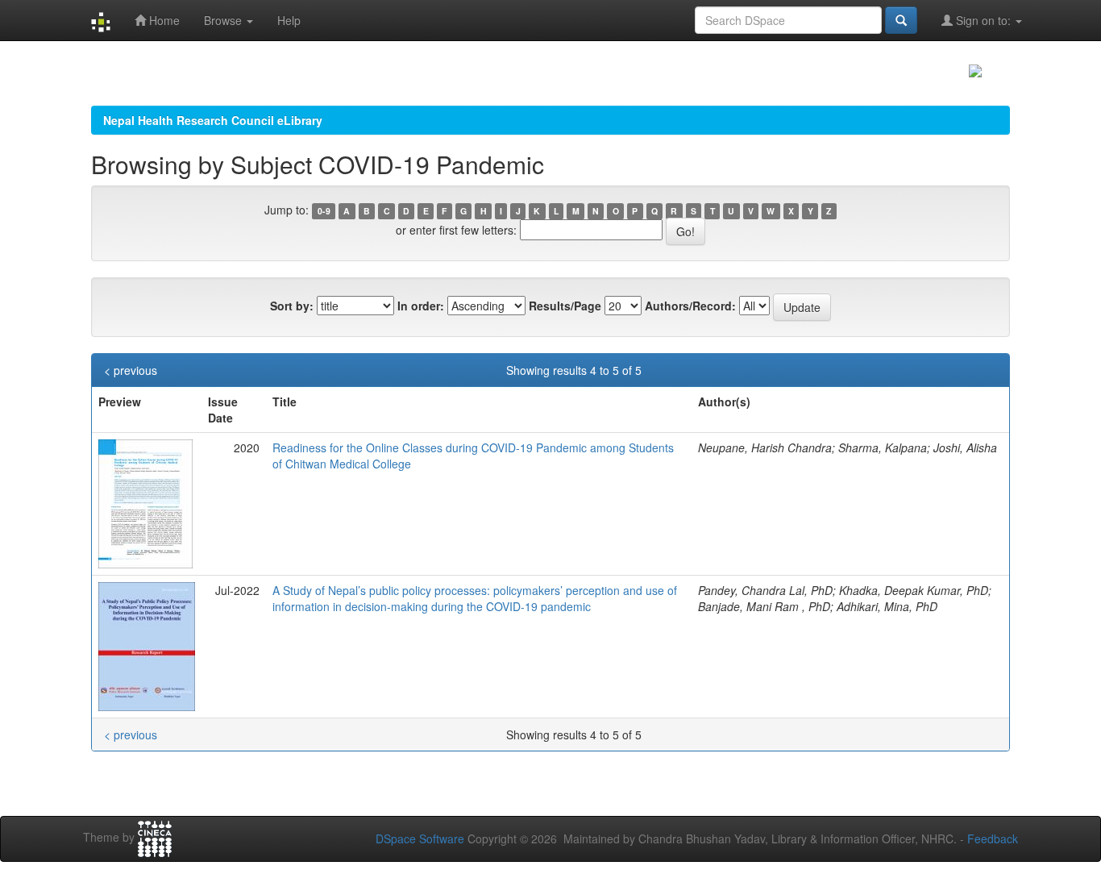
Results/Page (565, 306)
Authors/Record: (690, 306)
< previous (130, 370)
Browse (224, 20)
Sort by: (292, 306)
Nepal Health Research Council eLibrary (212, 120)
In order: (420, 306)
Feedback (992, 838)
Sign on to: (983, 20)
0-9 (324, 211)
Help (289, 20)
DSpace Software (420, 838)
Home (163, 20)
